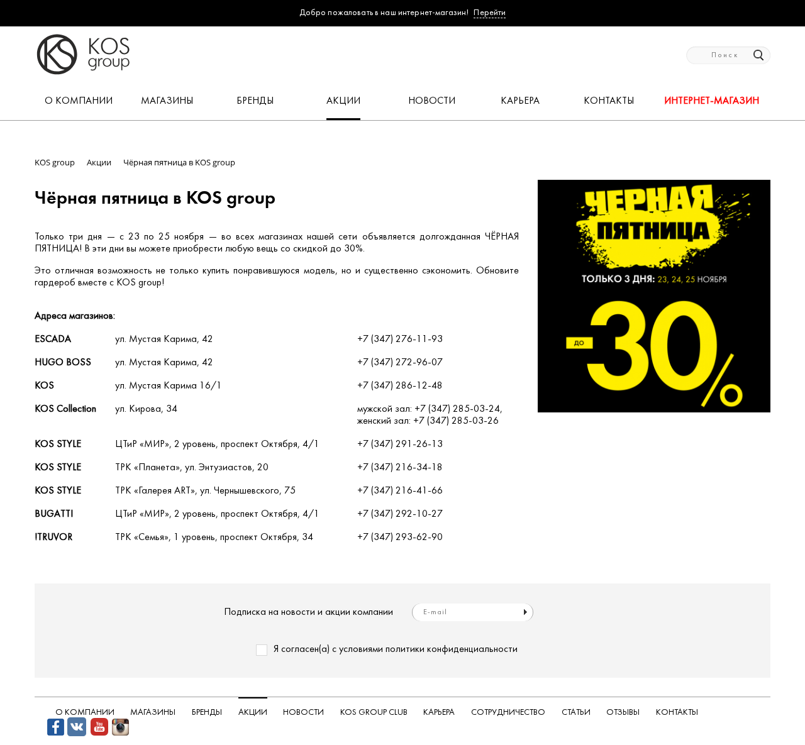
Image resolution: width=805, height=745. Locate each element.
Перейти (490, 13)
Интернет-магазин (711, 101)
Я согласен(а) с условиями (396, 649)
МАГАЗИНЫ (167, 101)
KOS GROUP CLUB (374, 713)
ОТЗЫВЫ (623, 713)
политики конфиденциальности (452, 649)
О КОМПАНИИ (79, 101)
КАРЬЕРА (520, 101)
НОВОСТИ (431, 101)
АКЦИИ (343, 101)
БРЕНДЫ (255, 101)
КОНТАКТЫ (609, 101)
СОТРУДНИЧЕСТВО (508, 713)
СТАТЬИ (576, 713)
